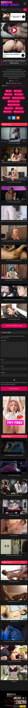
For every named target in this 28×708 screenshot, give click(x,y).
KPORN (16, 81)
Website (3, 372)
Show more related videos (14, 325)
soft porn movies (19, 111)
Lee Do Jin (20, 85)
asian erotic (9, 94)
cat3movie (7, 97)
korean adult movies (14, 104)
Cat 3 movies (19, 94)
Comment (3, 340)
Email (3, 366)
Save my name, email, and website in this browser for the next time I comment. (14, 383)
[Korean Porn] (11, 4)
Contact (13, 702)
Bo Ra (9, 85)
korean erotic (9, 108)
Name (3, 359)
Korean (9, 90)
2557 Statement (9, 700)
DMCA (6, 702)
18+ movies (18, 90)
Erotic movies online (14, 101)
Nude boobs (8, 111)
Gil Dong (14, 85)
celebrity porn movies (19, 97)
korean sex (19, 108)
